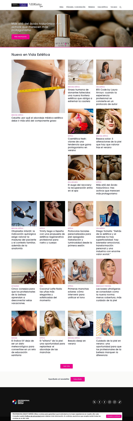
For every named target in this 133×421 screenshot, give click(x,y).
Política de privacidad (33, 416)
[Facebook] (99, 402)
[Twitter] (94, 402)
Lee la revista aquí (20, 33)
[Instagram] (109, 402)
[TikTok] (120, 402)
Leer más (66, 366)
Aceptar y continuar (114, 416)
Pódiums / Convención (75, 7)
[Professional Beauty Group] (20, 402)
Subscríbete (78, 379)
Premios (91, 7)
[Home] (19, 5)
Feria (61, 7)
